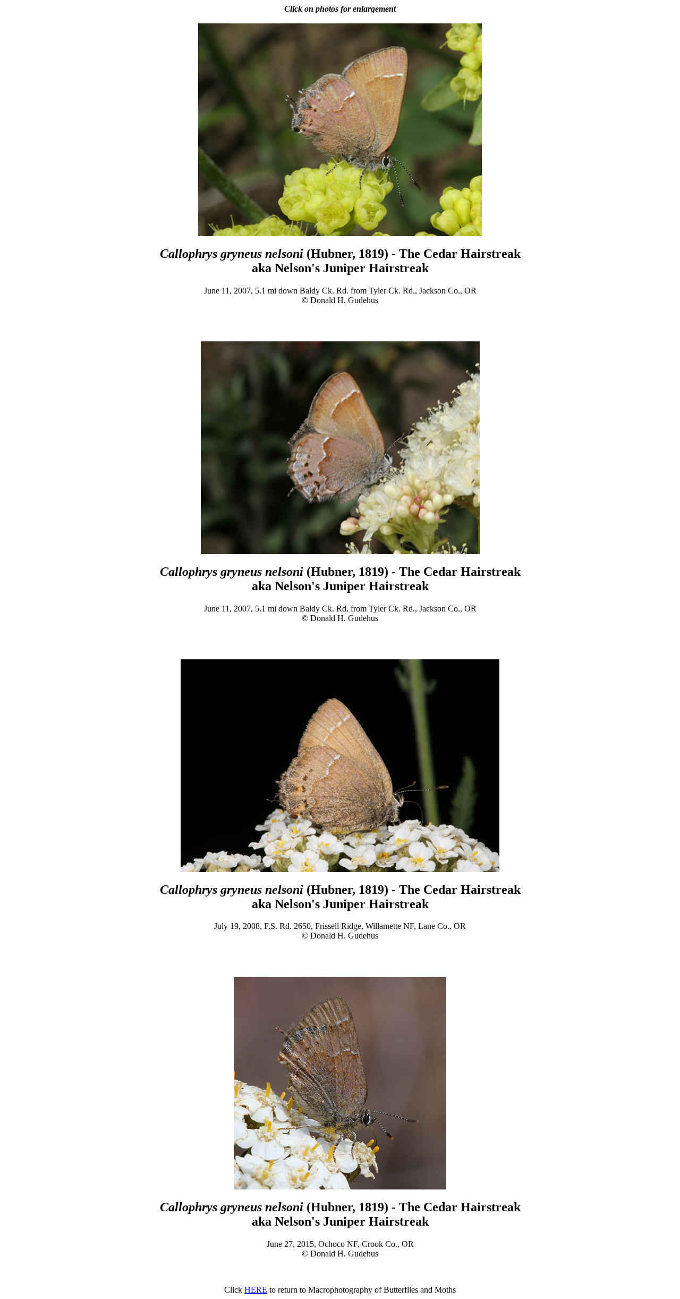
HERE (255, 1289)
